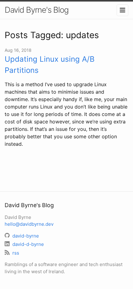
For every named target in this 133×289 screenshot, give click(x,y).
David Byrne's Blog (37, 10)
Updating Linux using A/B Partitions (50, 65)
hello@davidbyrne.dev (29, 224)
